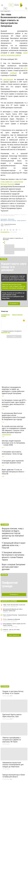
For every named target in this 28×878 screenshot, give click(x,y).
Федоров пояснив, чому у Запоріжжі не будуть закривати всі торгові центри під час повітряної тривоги (13, 533)
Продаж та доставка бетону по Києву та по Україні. (12, 692)
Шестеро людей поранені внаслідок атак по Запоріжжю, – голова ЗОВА (13, 443)
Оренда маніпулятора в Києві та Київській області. (13, 776)
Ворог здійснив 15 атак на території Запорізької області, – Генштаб (14, 472)
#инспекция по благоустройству (8, 220)
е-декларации (8, 79)
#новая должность (21, 220)
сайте (25, 68)
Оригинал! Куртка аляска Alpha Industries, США (12, 715)
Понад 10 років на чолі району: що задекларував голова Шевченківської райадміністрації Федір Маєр (13, 295)
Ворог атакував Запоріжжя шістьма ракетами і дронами (13, 566)
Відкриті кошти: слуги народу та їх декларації (13, 267)
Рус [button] (5, 8)
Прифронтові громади (10, 584)
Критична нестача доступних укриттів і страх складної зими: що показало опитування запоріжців (13, 286)
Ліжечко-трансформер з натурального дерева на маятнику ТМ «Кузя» (11, 740)
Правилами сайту (5, 332)
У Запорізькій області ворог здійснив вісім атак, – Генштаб (14, 545)
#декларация (4, 219)
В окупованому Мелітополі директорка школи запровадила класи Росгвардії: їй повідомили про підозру (13, 416)
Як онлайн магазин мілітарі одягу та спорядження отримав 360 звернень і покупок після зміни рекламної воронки (14, 429)
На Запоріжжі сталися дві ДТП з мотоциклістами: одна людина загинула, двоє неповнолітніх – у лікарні (14, 403)
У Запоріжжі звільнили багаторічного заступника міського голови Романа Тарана (13, 556)
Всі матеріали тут (14, 303)
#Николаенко (11, 219)
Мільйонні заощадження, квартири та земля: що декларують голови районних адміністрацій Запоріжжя (13, 278)
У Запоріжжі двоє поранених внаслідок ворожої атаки (13, 462)
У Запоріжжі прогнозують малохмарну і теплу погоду (12, 453)
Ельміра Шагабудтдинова (10, 224)
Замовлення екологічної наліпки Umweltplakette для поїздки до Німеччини (13, 765)
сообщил (13, 73)
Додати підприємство (14, 635)
